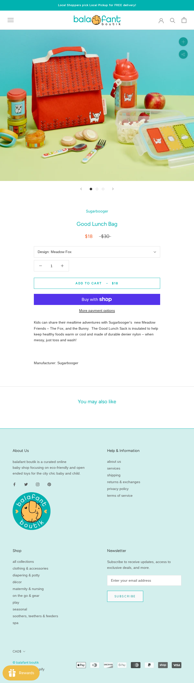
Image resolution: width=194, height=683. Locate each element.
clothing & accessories (30, 568)
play (16, 602)
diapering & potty (26, 575)
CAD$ (17, 651)
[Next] (113, 189)
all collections (23, 562)
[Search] (172, 20)
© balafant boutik (26, 662)
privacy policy (118, 489)
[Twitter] (26, 484)
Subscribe (125, 596)
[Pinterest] (49, 484)
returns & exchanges (123, 482)
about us (114, 461)
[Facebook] (14, 484)
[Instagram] (37, 484)
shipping (113, 475)
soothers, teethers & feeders (35, 616)
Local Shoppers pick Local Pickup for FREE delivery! (97, 5)
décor (17, 582)
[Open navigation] (11, 20)
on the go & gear (26, 596)
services (113, 468)
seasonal (20, 609)
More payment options (97, 310)
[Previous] (81, 189)
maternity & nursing (28, 589)
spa (15, 623)
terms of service (120, 495)
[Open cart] (184, 20)
